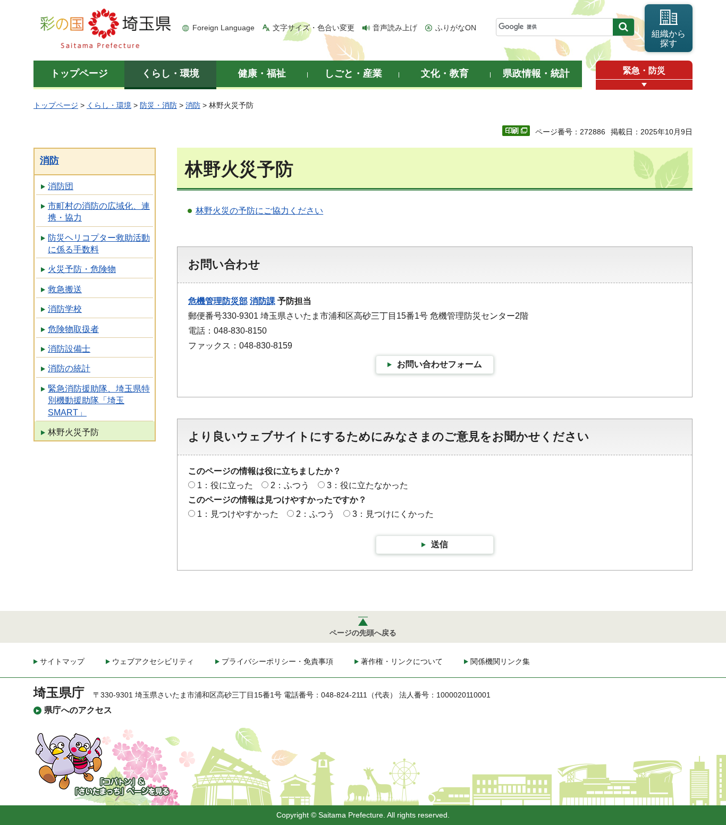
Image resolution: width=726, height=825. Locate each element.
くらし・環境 (109, 105)
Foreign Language (223, 27)
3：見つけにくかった (393, 513)
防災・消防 (158, 105)
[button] (644, 85)
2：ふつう (290, 485)
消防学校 (65, 308)
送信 (439, 544)
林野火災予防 (73, 432)
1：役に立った (225, 485)
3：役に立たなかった (367, 485)
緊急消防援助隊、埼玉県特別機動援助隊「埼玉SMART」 (99, 400)
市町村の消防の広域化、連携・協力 (99, 211)
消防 (192, 105)
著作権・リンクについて (402, 661)
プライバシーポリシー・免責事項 (277, 661)
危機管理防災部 (218, 300)
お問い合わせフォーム (439, 364)
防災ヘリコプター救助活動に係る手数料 (99, 243)
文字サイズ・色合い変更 (313, 27)
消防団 (60, 186)
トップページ (55, 105)
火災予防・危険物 (82, 269)
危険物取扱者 (73, 329)
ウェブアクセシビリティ (153, 661)
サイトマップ (62, 661)
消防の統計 (69, 368)
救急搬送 (65, 289)
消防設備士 (69, 348)
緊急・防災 (644, 70)
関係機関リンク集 (500, 661)
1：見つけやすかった (237, 513)
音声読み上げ (395, 27)
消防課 (262, 300)
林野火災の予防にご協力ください (259, 210)
